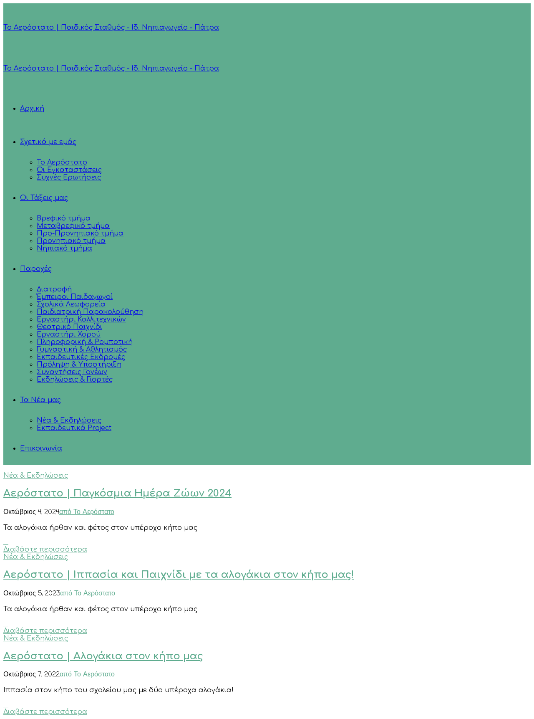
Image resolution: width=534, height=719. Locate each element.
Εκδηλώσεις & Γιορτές (75, 379)
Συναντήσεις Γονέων (72, 372)
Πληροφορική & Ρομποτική (85, 342)
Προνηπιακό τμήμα (71, 241)
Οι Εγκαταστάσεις (69, 170)
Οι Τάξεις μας (44, 198)
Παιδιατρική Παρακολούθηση (90, 312)
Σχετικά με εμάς (48, 142)
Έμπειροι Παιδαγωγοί (75, 297)
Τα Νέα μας (40, 400)
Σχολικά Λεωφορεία (71, 304)
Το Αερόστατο (62, 162)
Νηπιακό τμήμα (64, 248)
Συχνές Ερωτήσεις (69, 177)
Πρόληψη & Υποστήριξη (79, 364)
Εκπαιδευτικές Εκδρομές (81, 357)
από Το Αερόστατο (86, 512)
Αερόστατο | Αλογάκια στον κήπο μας (103, 656)
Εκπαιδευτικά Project (74, 428)
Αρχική (32, 108)
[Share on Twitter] (5, 542)
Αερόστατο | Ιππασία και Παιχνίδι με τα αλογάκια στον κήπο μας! (178, 574)
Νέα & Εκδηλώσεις (69, 420)
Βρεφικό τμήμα (64, 218)
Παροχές (36, 269)
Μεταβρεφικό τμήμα (73, 226)
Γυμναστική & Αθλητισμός (82, 349)
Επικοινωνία (41, 448)
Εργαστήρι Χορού (69, 334)
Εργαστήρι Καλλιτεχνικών (81, 319)
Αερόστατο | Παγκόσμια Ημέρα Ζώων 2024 (117, 493)
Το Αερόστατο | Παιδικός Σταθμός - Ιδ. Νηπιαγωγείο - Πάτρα (111, 27)
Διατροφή (54, 289)
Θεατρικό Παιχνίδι (69, 327)
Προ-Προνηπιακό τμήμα (80, 233)
